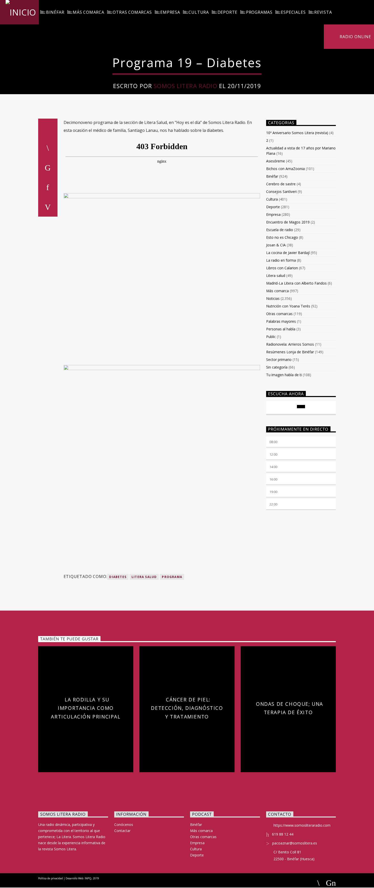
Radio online (354, 36)
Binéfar (55, 12)
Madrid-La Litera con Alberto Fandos (296, 283)
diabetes (117, 577)
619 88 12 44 (282, 834)
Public (271, 336)
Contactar (122, 830)
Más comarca (88, 12)
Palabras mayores (281, 321)
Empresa (170, 12)
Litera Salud (144, 577)
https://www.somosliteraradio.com (302, 825)
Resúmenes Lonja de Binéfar (290, 351)
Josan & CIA (276, 245)
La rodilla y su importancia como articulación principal (85, 708)
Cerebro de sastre (281, 183)
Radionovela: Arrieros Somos (290, 344)
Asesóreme (275, 161)
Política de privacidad (50, 878)
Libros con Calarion (282, 267)
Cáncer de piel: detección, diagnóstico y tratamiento (187, 708)
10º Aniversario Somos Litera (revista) (297, 132)
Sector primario (279, 359)
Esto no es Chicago (282, 237)
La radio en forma (281, 260)
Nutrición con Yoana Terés (288, 306)
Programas (259, 12)
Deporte (228, 12)
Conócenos (123, 824)
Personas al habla (280, 329)
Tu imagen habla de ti (284, 374)
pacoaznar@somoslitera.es (294, 843)
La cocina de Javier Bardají (288, 252)
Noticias (273, 298)
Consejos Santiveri (281, 191)
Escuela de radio (279, 229)
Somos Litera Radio (185, 86)
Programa (172, 577)
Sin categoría (276, 367)
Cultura (199, 12)
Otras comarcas (132, 12)
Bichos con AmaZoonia (285, 168)
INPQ (88, 878)
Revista (323, 12)
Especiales (293, 12)
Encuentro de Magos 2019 (288, 222)
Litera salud (275, 275)
